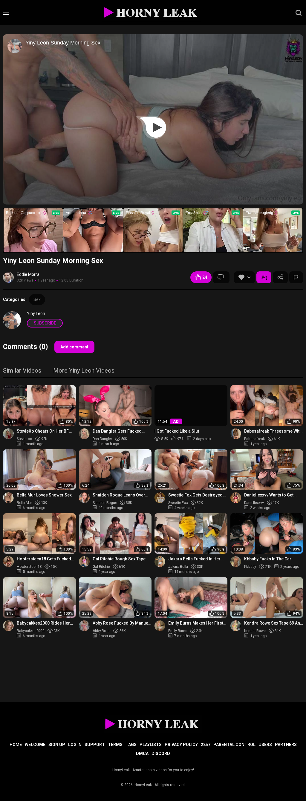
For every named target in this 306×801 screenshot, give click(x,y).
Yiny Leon (36, 313)
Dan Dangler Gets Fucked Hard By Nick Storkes (117, 431)
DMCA (142, 753)
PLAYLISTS (151, 744)
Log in (75, 744)
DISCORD (161, 753)
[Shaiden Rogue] (84, 497)
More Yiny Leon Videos (83, 371)
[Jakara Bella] (159, 561)
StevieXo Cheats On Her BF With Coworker (43, 431)
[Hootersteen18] (8, 561)
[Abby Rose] (84, 625)
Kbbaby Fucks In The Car (267, 558)
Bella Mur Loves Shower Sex (44, 495)
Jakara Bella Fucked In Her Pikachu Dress (194, 559)
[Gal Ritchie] (84, 561)
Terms (115, 744)
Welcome (35, 744)
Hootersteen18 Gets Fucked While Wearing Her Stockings (45, 559)
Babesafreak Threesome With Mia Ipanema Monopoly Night (273, 431)
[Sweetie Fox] (159, 497)
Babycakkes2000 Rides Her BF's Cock (43, 623)
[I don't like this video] (221, 277)
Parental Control (234, 744)
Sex (37, 299)
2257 (205, 744)
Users (265, 744)
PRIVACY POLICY (181, 744)
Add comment (74, 347)
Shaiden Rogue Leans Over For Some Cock (119, 495)
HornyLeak (143, 785)
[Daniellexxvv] (235, 497)
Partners (286, 744)
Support (95, 744)
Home (16, 744)
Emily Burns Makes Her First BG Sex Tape (195, 623)
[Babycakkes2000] (8, 625)
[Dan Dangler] (84, 433)
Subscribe (45, 323)
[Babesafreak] (235, 433)
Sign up (56, 744)
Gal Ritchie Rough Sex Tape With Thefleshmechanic (119, 559)
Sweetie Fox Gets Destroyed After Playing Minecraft (195, 495)
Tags (131, 744)
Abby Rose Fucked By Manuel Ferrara (121, 623)
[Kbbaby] (235, 561)
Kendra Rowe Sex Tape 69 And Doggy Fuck (273, 623)
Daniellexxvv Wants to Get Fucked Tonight (268, 495)
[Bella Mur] (8, 497)
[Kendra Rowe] (235, 625)
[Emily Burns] (159, 625)
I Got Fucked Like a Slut (176, 431)
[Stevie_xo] (8, 433)
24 (204, 277)
